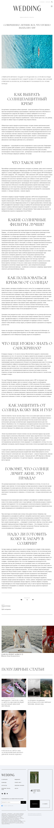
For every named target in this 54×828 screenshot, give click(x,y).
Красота (31, 17)
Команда (4, 782)
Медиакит (17, 779)
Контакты (4, 785)
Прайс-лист (18, 782)
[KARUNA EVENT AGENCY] (23, 655)
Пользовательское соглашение (34, 813)
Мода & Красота (24, 17)
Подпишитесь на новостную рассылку (13, 798)
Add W (16, 788)
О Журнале (5, 779)
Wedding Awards (19, 785)
